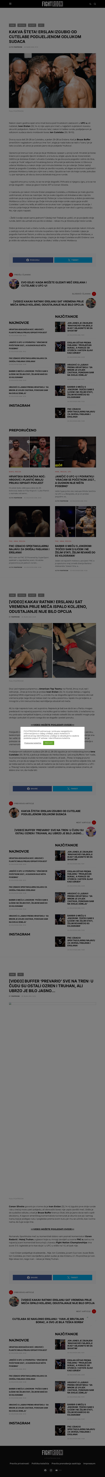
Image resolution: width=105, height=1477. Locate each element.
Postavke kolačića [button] (32, 743)
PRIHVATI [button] (49, 743)
